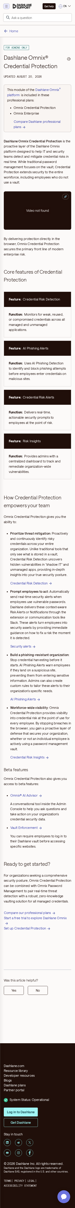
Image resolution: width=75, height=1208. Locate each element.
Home (13, 31)
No (38, 990)
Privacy (19, 1180)
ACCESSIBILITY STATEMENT (20, 1185)
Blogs (8, 1080)
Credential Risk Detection (29, 583)
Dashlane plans (15, 1085)
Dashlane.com (14, 1066)
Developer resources (19, 1075)
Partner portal (14, 1090)
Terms (7, 1180)
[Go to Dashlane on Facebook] (29, 1152)
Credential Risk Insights (27, 757)
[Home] (22, 6)
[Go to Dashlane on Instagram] (18, 1152)
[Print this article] (68, 59)
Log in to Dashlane (21, 1112)
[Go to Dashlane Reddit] (18, 1142)
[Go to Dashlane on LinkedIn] (7, 1142)
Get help (49, 6)
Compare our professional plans (27, 913)
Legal (31, 1180)
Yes (13, 990)
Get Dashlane (21, 1122)
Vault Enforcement (24, 827)
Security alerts (20, 646)
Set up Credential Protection (25, 928)
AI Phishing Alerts (23, 699)
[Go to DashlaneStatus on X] (29, 1142)
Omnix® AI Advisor (24, 795)
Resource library (16, 1070)
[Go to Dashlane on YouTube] (7, 1152)
